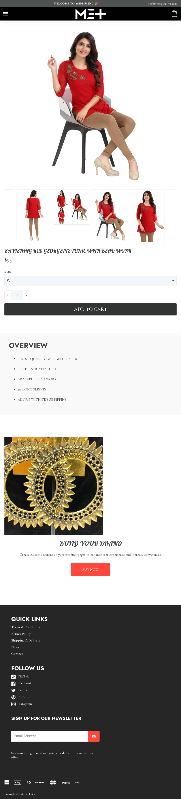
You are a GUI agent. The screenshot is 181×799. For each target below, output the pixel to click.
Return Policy (21, 634)
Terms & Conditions (26, 627)
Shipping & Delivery (25, 640)
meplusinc (30, 794)
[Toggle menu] (5, 13)
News (15, 647)
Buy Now (90, 569)
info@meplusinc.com (162, 4)
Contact (17, 653)
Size (7, 272)
